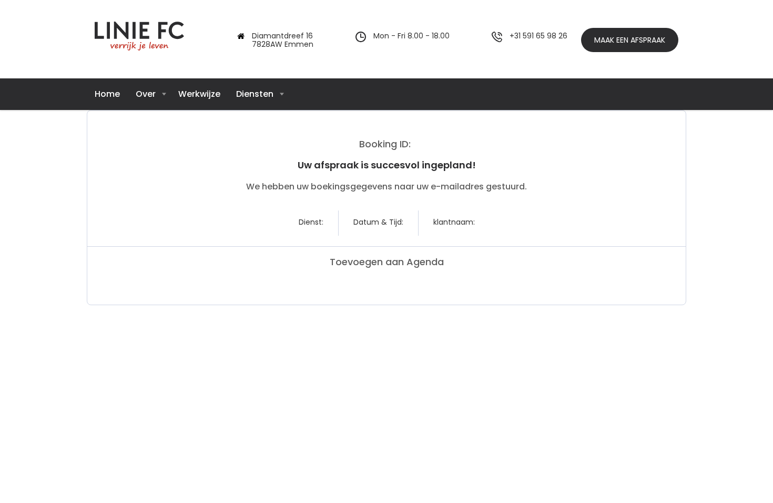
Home (107, 94)
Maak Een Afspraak (629, 40)
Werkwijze (199, 94)
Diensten (254, 94)
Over (146, 94)
